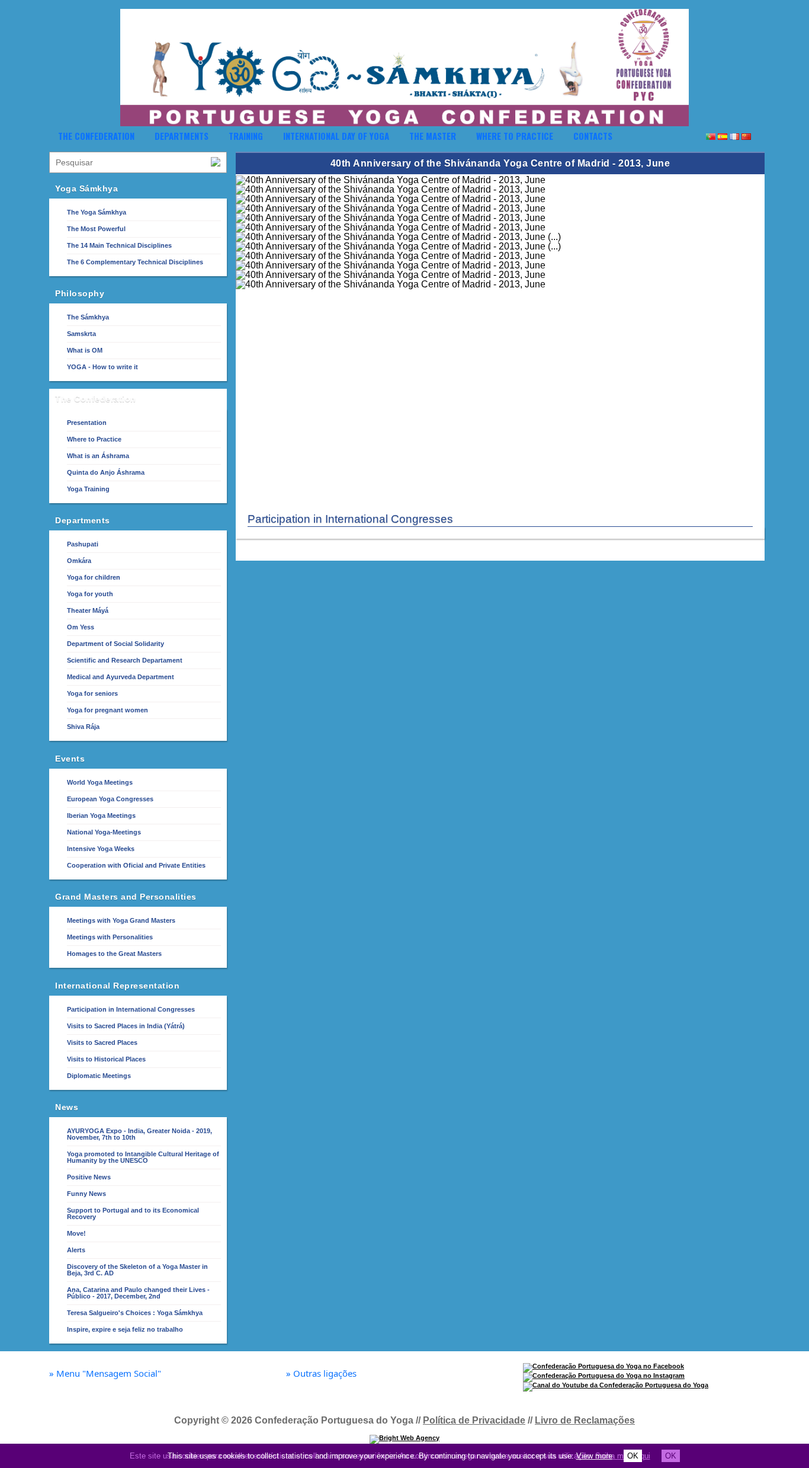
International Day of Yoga (336, 135)
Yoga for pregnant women (107, 710)
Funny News (86, 1193)
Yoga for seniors (92, 693)
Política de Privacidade (474, 1420)
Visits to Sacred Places (102, 1042)
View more (594, 1455)
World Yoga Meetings (100, 782)
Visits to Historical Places (106, 1059)
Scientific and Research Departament (124, 660)
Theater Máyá (87, 610)
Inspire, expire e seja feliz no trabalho (125, 1329)
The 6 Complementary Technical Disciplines (135, 262)
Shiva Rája (83, 726)
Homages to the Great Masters (114, 953)
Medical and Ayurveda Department (120, 676)
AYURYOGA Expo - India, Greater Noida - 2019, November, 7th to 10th (139, 1134)
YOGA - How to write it (102, 366)
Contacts (592, 135)
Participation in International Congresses (131, 1009)
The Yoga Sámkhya (96, 212)
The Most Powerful (96, 228)
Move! (76, 1233)
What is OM (84, 350)
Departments (181, 135)
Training (246, 135)
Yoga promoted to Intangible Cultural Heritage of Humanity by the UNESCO (143, 1157)
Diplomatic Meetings (99, 1075)
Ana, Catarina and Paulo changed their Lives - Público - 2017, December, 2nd (138, 1293)
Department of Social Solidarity (115, 643)
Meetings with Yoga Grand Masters (121, 920)
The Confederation (96, 135)
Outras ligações (321, 1373)
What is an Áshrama (98, 455)
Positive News (89, 1177)
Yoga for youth (90, 593)
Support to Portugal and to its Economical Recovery (133, 1213)
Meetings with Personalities (110, 937)
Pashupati (82, 544)
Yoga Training (88, 488)
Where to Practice (514, 135)
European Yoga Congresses (110, 798)
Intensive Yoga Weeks (100, 848)
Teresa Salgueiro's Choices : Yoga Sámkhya (135, 1312)
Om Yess (80, 627)
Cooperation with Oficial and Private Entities (136, 865)
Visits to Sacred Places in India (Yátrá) (126, 1025)
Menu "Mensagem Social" (105, 1373)
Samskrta (81, 333)
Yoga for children (93, 577)
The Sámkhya (88, 317)
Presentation (87, 422)
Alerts (76, 1249)
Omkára (79, 560)
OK (632, 1455)
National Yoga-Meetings (104, 832)
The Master (432, 135)
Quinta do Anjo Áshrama (106, 472)
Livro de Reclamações (585, 1420)
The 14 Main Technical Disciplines (119, 245)
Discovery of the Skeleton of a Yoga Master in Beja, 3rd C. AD (137, 1270)
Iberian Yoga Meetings (101, 815)
